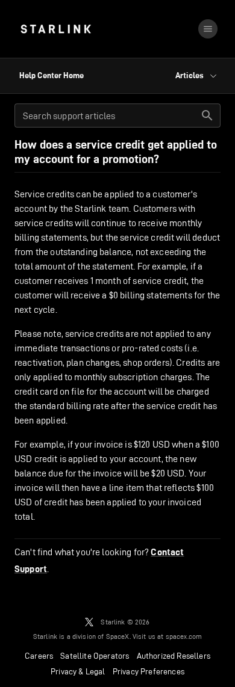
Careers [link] (39, 656)
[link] (55, 29)
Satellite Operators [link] (94, 656)
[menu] (208, 29)
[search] (207, 115)
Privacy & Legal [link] (78, 671)
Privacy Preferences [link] (148, 671)
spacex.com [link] (184, 636)
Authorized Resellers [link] (173, 656)
